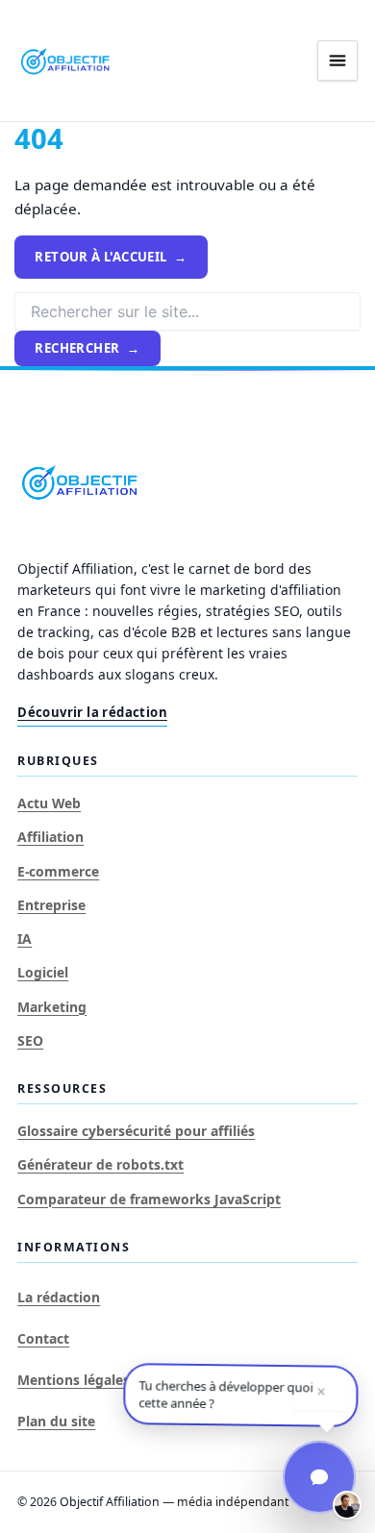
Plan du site (56, 1421)
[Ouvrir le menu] (337, 60)
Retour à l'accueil (100, 256)
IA (24, 938)
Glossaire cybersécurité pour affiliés (136, 1131)
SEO (30, 1040)
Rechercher (77, 348)
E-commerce (58, 871)
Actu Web (49, 803)
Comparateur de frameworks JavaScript (149, 1199)
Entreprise (51, 905)
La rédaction (58, 1297)
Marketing (52, 1007)
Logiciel (42, 972)
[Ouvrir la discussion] (319, 1477)
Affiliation (50, 837)
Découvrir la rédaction (92, 712)
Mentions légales (73, 1380)
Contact (43, 1338)
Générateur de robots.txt (100, 1164)
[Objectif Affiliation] (65, 60)
